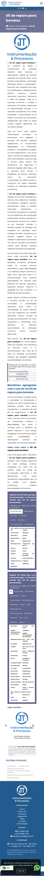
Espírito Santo (14, 596)
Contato (22, 821)
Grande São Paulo (16, 511)
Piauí (21, 618)
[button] (41, 3)
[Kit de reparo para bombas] (22, 47)
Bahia (22, 604)
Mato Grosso (29, 613)
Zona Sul (13, 520)
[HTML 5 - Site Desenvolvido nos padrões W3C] (17, 857)
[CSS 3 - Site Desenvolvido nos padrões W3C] (24, 857)
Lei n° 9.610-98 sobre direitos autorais (22, 754)
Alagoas (22, 622)
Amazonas (13, 618)
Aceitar (21, 871)
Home (22, 809)
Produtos (22, 814)
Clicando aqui (23, 379)
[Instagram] (18, 8)
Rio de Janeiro (18, 591)
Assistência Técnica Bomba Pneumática (20, 775)
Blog (22, 819)
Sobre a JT (22, 811)
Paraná (23, 596)
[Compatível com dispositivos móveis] (31, 857)
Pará (26, 618)
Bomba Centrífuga (13, 777)
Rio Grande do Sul (28, 600)
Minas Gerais (29, 591)
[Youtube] (23, 8)
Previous (6, 726)
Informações (22, 824)
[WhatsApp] (26, 8)
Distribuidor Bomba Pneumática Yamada (22, 737)
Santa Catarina (15, 600)
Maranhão (13, 622)
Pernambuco (14, 604)
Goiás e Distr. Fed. (15, 609)
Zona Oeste (22, 515)
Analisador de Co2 (24, 766)
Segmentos (22, 816)
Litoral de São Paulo (16, 524)
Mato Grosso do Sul (16, 613)
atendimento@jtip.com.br (23, 836)
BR (11, 591)
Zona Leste (21, 520)
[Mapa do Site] (11, 857)
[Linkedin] (20, 8)
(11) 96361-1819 (22, 374)
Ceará (29, 604)
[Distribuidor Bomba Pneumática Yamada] (22, 722)
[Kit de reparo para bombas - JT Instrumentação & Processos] (11, 3)
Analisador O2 (11, 766)
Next (33, 726)
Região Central (28, 511)
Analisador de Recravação (15, 769)
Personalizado (29, 524)
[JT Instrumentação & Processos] (22, 793)
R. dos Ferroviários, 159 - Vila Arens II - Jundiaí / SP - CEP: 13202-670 (23, 845)
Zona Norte (13, 515)
